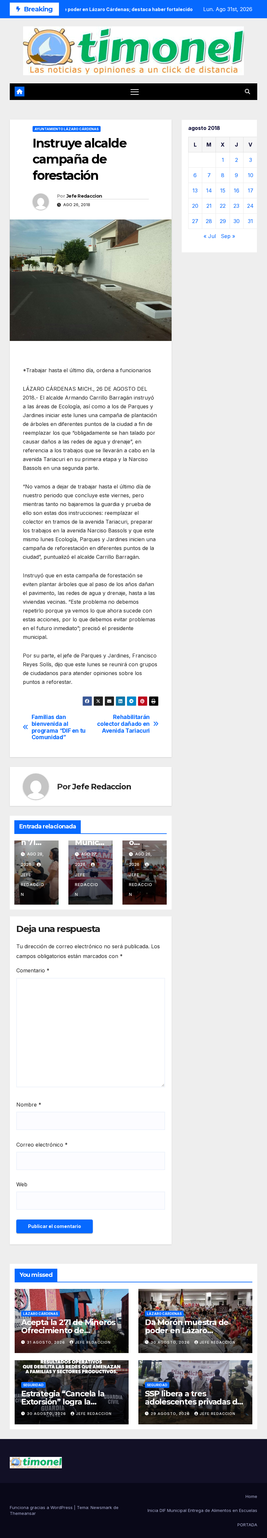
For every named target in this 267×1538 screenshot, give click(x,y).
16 (236, 190)
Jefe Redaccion (84, 196)
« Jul (210, 236)
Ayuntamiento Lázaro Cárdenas (67, 129)
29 (223, 221)
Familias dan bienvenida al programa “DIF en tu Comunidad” (59, 727)
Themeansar (23, 1513)
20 (195, 206)
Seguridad (33, 1385)
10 (250, 175)
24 (250, 206)
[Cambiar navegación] (135, 92)
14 (209, 190)
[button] (247, 91)
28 (209, 221)
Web (21, 1184)
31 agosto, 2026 (46, 1342)
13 (195, 190)
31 (250, 221)
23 (236, 206)
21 (209, 206)
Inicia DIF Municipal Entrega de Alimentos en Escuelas (202, 1510)
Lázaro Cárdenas (40, 1314)
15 (222, 190)
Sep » (228, 236)
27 (195, 221)
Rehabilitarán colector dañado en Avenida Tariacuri (123, 724)
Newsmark (101, 1507)
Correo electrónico (42, 1144)
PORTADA (247, 1524)
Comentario (32, 970)
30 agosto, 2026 (171, 1342)
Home (251, 1496)
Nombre (28, 1104)
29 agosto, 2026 (171, 1413)
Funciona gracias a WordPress (42, 1507)
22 (223, 206)
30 (236, 221)
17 (250, 190)
